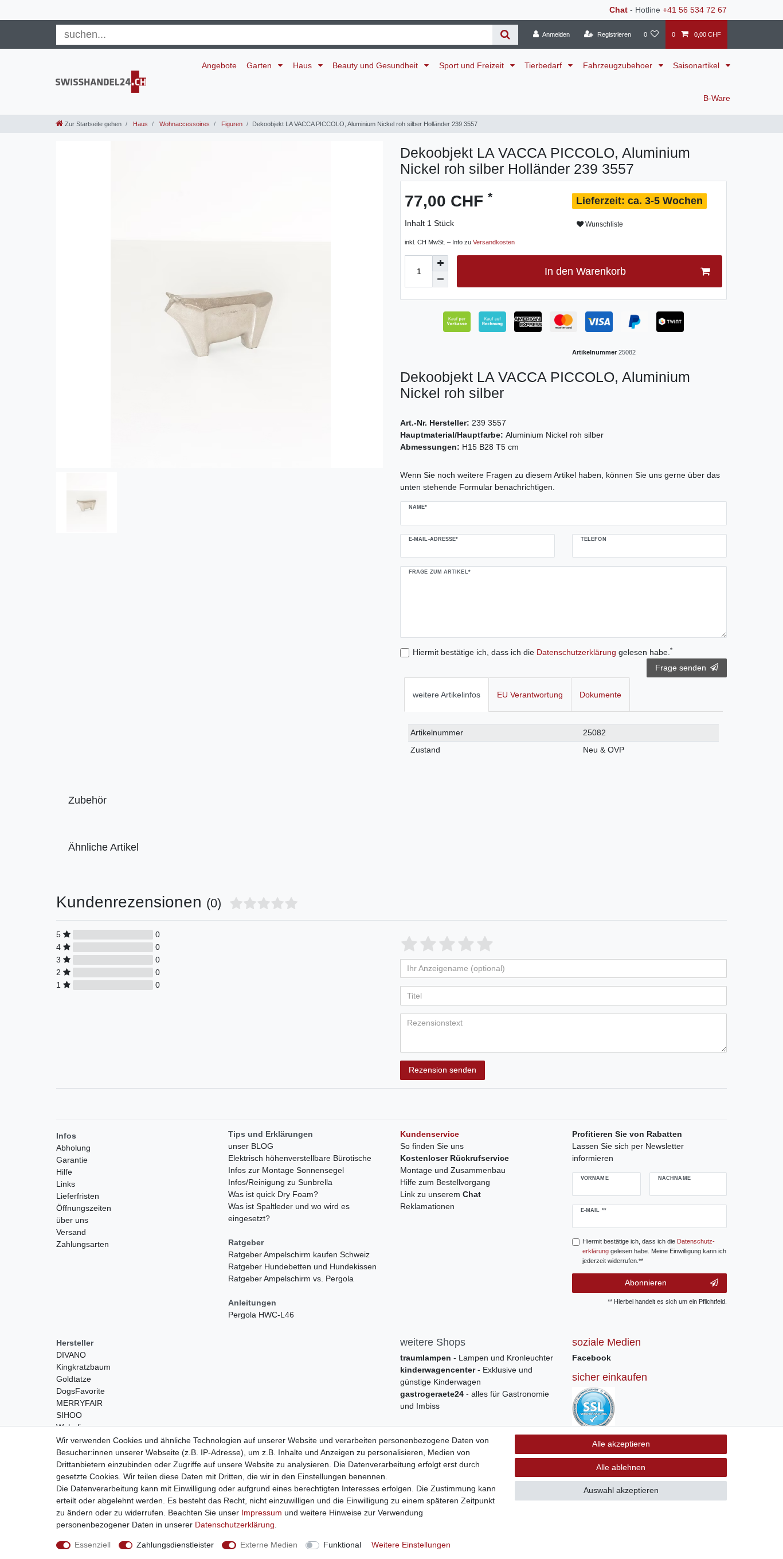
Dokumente (600, 694)
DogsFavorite (80, 1391)
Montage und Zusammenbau (453, 1170)
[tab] (446, 694)
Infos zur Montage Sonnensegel (286, 1170)
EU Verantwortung (530, 694)
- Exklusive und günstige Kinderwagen (466, 1375)
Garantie (72, 1159)
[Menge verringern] (440, 279)
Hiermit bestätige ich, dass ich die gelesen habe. (542, 651)
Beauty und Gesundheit (376, 65)
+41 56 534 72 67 (695, 9)
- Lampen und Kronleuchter (476, 1357)
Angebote (219, 65)
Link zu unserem (440, 1194)
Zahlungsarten (82, 1244)
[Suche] (505, 35)
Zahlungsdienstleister (175, 1544)
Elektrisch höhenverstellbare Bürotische (299, 1158)
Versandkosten (494, 242)
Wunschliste (603, 224)
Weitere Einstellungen (411, 1544)
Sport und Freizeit (472, 65)
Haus (303, 65)
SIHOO (69, 1415)
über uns (72, 1220)
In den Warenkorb (585, 271)
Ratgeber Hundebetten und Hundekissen (302, 1266)
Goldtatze (73, 1378)
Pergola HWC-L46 (261, 1314)
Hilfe (64, 1171)
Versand (71, 1232)
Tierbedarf (544, 65)
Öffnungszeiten (83, 1208)
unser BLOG (250, 1146)
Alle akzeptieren (621, 1443)
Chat (618, 9)
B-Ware (716, 98)
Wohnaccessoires (184, 123)
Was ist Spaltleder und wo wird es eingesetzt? (289, 1212)
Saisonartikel (697, 65)
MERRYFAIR (79, 1403)
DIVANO (71, 1354)
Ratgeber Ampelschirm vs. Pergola (291, 1278)
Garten (260, 65)
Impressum (261, 1512)
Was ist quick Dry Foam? (273, 1194)
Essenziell (93, 1544)
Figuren (231, 123)
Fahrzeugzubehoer (619, 65)
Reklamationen (427, 1206)
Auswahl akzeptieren (621, 1490)
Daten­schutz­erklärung (235, 1524)
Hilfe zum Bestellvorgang (445, 1182)
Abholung (73, 1147)
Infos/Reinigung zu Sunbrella (280, 1182)
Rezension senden (442, 1069)
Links (65, 1183)
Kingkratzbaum (83, 1366)
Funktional (342, 1544)
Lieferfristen (77, 1196)
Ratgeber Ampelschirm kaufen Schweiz (299, 1254)
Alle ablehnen (620, 1467)
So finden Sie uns (432, 1146)
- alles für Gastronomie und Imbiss (474, 1399)
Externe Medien (268, 1544)
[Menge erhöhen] (440, 263)
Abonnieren (646, 1282)
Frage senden (680, 667)
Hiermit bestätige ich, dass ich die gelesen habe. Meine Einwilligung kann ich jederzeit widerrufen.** (654, 1251)
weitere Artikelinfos (446, 694)
